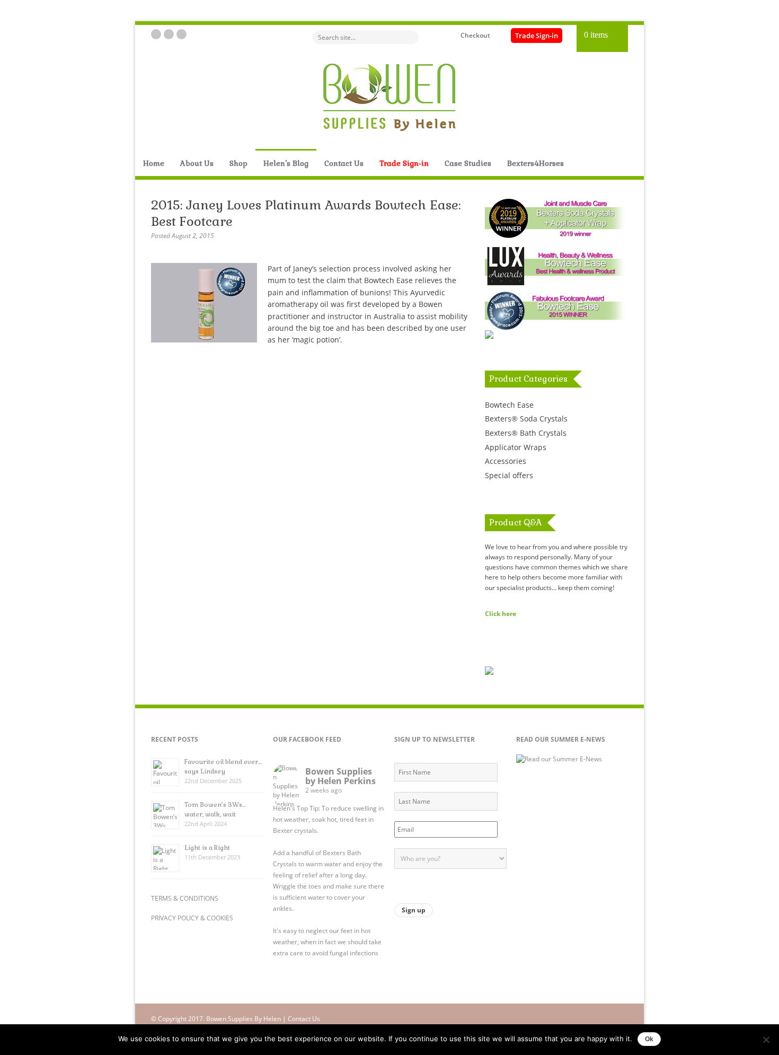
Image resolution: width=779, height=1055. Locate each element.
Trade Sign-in (536, 35)
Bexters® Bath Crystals (525, 433)
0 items (596, 34)
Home (153, 163)
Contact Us (344, 163)
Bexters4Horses (535, 163)
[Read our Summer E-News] (559, 758)
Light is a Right (207, 847)
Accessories (505, 461)
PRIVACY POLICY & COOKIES (192, 917)
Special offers (509, 475)
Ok (649, 1039)
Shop (238, 163)
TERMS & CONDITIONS (184, 898)
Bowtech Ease (509, 405)
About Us (197, 163)
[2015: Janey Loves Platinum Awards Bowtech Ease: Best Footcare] (209, 340)
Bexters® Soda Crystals (526, 419)
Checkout (475, 35)
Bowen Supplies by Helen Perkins (340, 776)
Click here (500, 613)
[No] (765, 1039)
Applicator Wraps (515, 447)
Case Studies (468, 163)
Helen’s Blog (285, 163)
